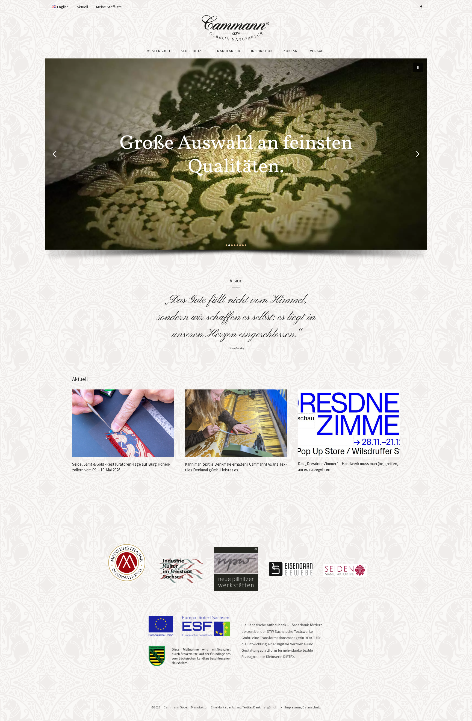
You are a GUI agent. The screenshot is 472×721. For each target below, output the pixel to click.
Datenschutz (311, 707)
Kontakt (291, 51)
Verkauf (318, 51)
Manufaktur (228, 51)
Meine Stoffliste (109, 6)
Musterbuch (158, 51)
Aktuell (82, 6)
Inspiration (262, 51)
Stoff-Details (193, 51)
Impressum (293, 707)
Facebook (421, 7)
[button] (418, 67)
